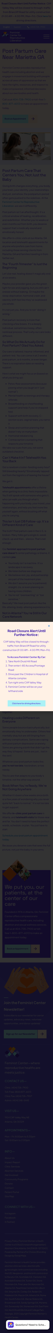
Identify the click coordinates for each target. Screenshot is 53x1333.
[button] (49, 626)
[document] (26, 666)
